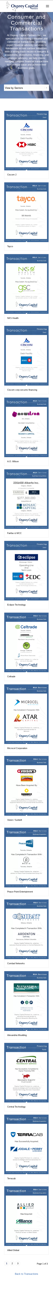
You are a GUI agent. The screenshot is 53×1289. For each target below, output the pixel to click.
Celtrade (11, 676)
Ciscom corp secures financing (22, 390)
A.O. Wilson (13, 461)
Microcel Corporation (17, 748)
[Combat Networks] (26, 929)
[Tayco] (26, 212)
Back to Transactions (26, 1274)
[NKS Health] (26, 284)
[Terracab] (26, 1144)
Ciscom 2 (11, 174)
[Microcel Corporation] (26, 714)
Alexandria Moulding (17, 1035)
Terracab (11, 1178)
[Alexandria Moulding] (26, 1001)
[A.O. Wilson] (26, 427)
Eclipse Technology (16, 604)
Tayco (10, 246)
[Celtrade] (26, 642)
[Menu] (47, 6)
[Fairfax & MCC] (26, 499)
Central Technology (16, 1106)
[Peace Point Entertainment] (26, 857)
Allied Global (13, 1250)
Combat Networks (16, 963)
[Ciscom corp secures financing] (26, 355)
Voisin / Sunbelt (14, 820)
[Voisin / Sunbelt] (26, 786)
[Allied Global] (26, 1216)
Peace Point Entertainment (20, 891)
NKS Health (13, 318)
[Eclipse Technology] (26, 570)
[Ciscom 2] (26, 140)
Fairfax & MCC (14, 533)
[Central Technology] (26, 1072)
